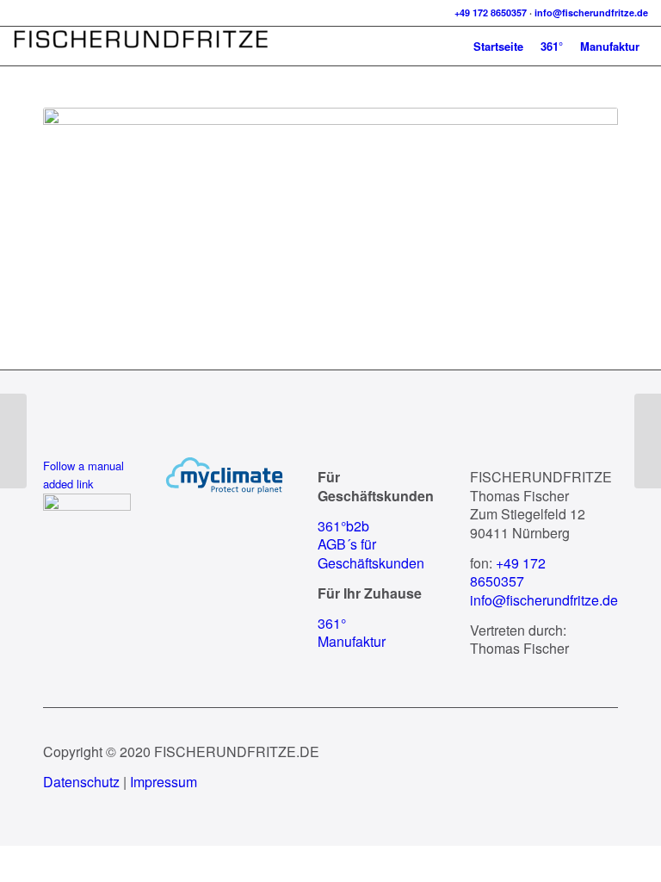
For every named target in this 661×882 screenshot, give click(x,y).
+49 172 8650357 (490, 12)
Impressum (163, 782)
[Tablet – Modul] (647, 441)
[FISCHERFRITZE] (142, 46)
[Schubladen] (13, 441)
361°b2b (343, 526)
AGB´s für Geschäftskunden (371, 553)
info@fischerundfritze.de (591, 12)
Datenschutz (81, 782)
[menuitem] (498, 46)
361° (332, 623)
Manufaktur (352, 641)
